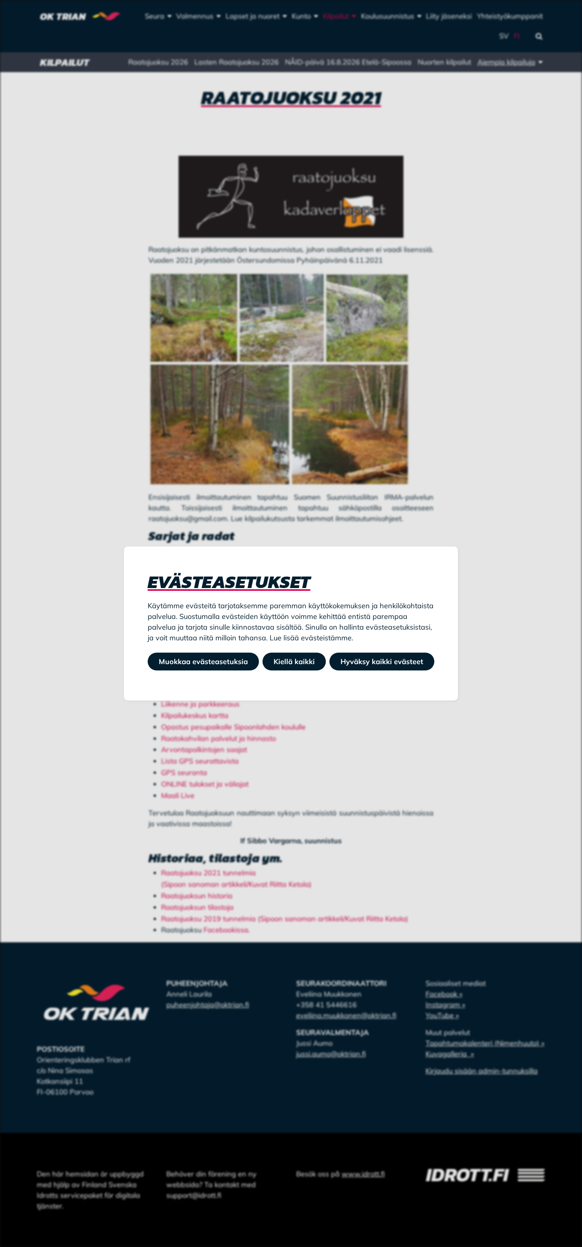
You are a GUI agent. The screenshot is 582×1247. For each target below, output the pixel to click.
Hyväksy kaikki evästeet (381, 661)
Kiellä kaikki (294, 661)
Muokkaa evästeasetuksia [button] (203, 661)
